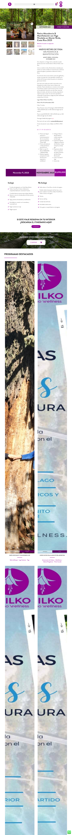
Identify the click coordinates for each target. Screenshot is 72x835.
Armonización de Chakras (48, 560)
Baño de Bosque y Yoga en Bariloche (19, 555)
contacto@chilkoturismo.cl (57, 121)
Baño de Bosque (14, 560)
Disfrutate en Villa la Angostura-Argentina (52, 555)
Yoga (28, 560)
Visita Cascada (57, 562)
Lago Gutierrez (22, 560)
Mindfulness (59, 560)
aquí (53, 118)
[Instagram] (60, 5)
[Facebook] (60, 2)
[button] (34, 4)
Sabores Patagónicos (48, 562)
